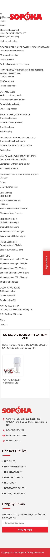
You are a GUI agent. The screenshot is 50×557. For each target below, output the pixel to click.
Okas (20, 345)
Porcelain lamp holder (10, 104)
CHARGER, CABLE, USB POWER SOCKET (19, 175)
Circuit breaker (7, 60)
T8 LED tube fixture (9, 282)
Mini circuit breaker (9, 55)
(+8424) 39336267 (15, 430)
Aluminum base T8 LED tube (13, 268)
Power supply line (8, 86)
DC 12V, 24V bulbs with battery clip (16, 310)
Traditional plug (7, 127)
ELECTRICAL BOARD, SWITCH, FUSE (17, 138)
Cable (2, 182)
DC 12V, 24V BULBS (9, 306)
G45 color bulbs (7, 291)
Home (5, 345)
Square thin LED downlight (12, 236)
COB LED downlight (9, 227)
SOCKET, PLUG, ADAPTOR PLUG (15, 115)
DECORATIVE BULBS (10, 288)
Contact (3, 325)
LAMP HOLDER (7, 92)
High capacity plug (8, 41)
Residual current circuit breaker (14, 64)
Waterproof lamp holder (11, 95)
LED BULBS (5, 196)
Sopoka (22, 552)
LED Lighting (6, 193)
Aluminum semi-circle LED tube (14, 259)
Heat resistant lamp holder (12, 100)
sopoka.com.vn (13, 441)
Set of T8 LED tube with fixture (14, 273)
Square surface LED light (11, 250)
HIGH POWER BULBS (10, 201)
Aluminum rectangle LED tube (13, 264)
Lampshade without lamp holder (15, 164)
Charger (4, 178)
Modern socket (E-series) (11, 123)
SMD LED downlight (9, 222)
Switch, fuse (5, 150)
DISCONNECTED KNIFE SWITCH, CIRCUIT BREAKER (25, 47)
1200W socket (7, 81)
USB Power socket (8, 187)
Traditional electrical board (12, 141)
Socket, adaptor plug (9, 37)
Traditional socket (8, 118)
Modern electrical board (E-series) (16, 146)
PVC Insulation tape (9, 168)
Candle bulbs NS (7, 296)
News (2, 320)
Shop (13, 345)
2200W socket (7, 77)
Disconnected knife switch (12, 51)
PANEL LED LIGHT (8, 242)
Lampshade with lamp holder (13, 159)
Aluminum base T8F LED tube (13, 277)
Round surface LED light (11, 245)
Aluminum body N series (11, 213)
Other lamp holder (8, 109)
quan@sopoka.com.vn (16, 435)
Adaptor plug (6, 132)
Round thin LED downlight (12, 232)
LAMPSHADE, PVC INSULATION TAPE (18, 156)
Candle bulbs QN (8, 300)
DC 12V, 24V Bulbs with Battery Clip (11, 381)
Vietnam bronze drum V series (14, 209)
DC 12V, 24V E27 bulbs (11, 314)
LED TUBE (5, 256)
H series (4, 204)
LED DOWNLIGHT (8, 219)
